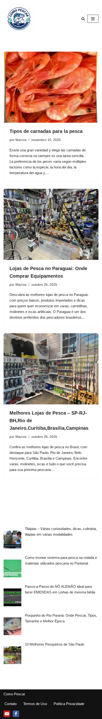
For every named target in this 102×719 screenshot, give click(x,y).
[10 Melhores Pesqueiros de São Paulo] (12, 656)
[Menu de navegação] (92, 19)
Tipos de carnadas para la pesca (46, 131)
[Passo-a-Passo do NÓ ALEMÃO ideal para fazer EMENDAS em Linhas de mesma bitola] (12, 598)
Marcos (21, 140)
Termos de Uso (35, 704)
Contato (11, 704)
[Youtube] (7, 713)
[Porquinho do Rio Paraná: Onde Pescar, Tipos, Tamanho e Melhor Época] (12, 627)
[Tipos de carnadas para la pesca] (51, 87)
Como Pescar (14, 694)
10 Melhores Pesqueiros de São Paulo (54, 644)
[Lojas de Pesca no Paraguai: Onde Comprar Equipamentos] (51, 224)
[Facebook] (16, 713)
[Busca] (83, 19)
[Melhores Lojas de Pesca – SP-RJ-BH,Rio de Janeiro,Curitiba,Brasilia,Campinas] (51, 368)
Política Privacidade (69, 704)
